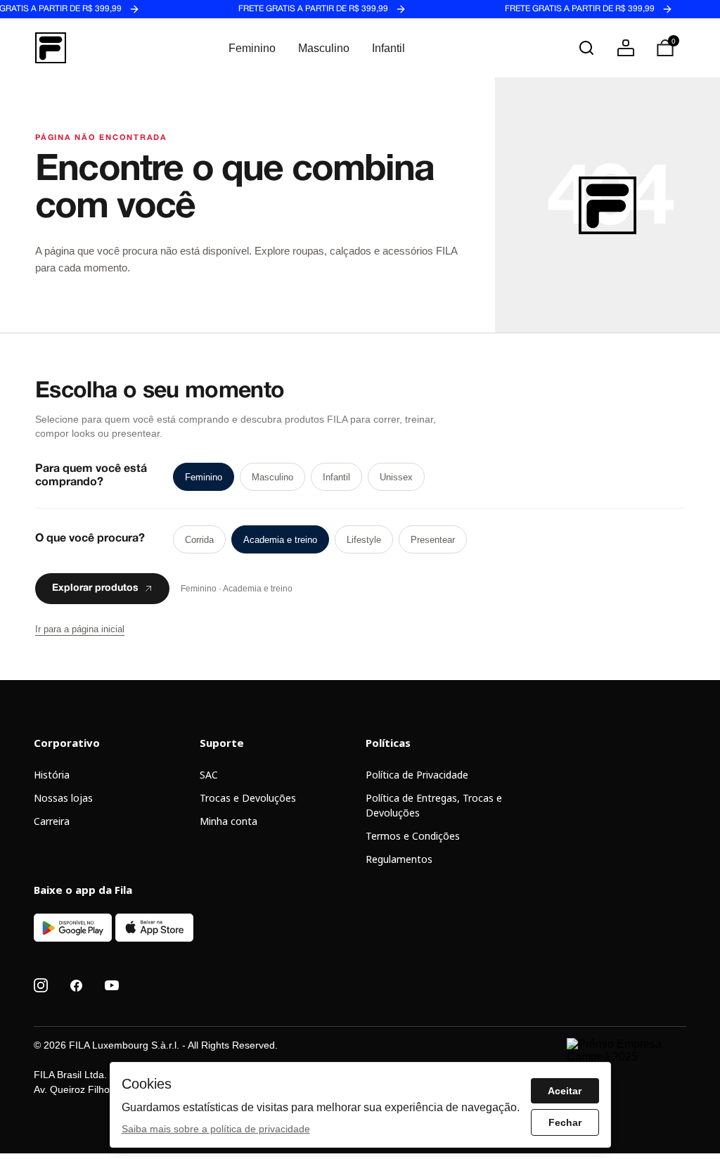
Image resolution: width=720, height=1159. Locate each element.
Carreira (52, 821)
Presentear (433, 539)
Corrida (199, 539)
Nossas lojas (63, 798)
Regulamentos (399, 859)
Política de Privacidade (417, 774)
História (52, 774)
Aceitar (564, 1090)
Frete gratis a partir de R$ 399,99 (305, 9)
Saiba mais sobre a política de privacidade (216, 1128)
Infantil (388, 48)
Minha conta (228, 821)
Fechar (564, 1122)
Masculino (323, 48)
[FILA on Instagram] (41, 985)
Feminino (252, 48)
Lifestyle (364, 539)
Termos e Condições (413, 836)
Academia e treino (280, 539)
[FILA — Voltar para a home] (50, 47)
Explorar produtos (95, 589)
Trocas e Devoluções (248, 798)
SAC (209, 774)
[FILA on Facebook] (76, 986)
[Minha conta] (625, 48)
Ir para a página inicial (79, 629)
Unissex (396, 477)
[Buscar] (586, 48)
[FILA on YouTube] (112, 985)
